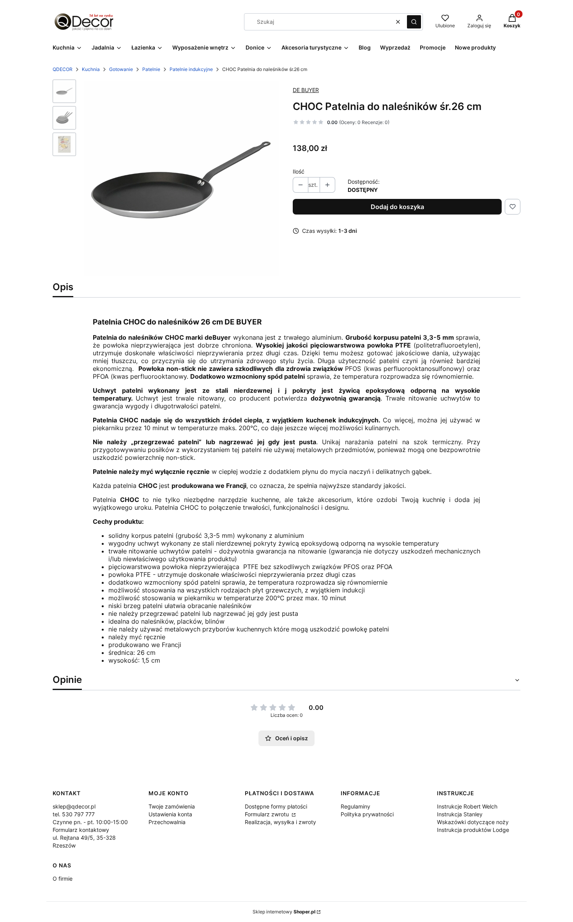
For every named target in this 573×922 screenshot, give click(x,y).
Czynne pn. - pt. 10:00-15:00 (90, 822)
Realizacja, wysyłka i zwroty (280, 822)
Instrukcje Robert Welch (467, 806)
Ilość (298, 171)
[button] (414, 21)
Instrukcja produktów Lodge (473, 829)
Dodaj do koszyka (397, 207)
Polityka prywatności (367, 814)
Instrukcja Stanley (460, 814)
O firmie (63, 878)
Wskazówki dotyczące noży (473, 822)
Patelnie (151, 69)
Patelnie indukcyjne (191, 69)
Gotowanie (121, 69)
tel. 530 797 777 (74, 814)
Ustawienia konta (170, 814)
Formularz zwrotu (267, 814)
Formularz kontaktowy (81, 829)
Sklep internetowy (284, 912)
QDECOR (63, 69)
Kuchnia (91, 69)
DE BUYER (306, 90)
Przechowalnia (167, 822)
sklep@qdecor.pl (74, 806)
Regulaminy (355, 806)
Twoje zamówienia (172, 806)
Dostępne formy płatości (276, 806)
